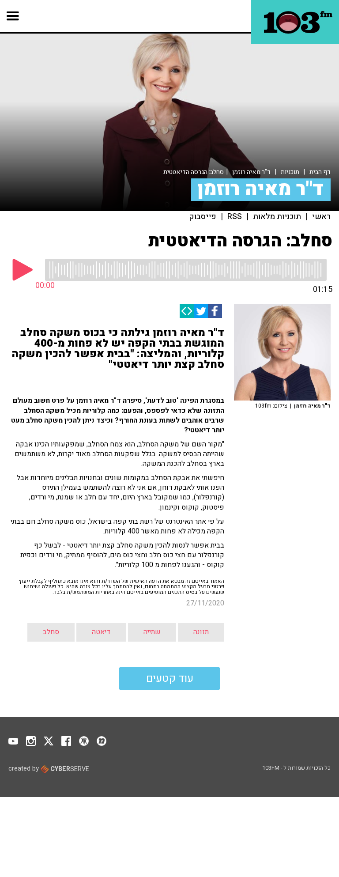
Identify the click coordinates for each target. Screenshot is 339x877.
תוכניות (290, 172)
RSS (234, 217)
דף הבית (320, 172)
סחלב (51, 632)
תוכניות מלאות (277, 217)
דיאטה (101, 632)
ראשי (321, 217)
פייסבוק (202, 217)
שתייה (152, 632)
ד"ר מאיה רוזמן (251, 172)
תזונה (201, 632)
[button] (13, 16)
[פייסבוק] (215, 311)
